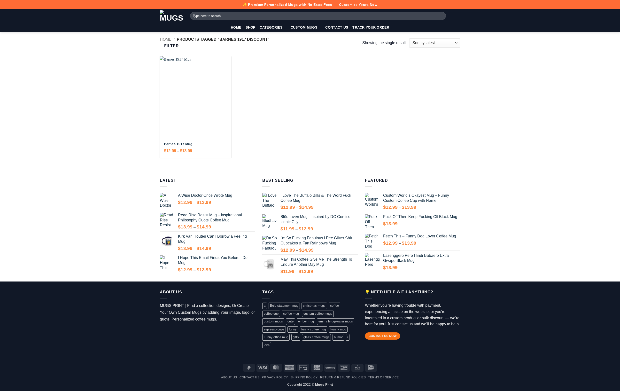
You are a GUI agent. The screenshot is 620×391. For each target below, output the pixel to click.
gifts (296, 337)
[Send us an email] (184, 331)
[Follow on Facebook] (163, 331)
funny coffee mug (313, 329)
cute (290, 321)
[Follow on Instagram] (170, 331)
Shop (250, 27)
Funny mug (338, 329)
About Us (229, 377)
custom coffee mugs (317, 313)
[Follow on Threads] (177, 331)
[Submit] (441, 16)
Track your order (370, 27)
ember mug (306, 321)
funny (293, 329)
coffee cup (271, 313)
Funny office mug (276, 337)
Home (236, 27)
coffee (334, 305)
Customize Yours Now (358, 5)
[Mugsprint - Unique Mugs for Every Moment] (171, 16)
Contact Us (336, 27)
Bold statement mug (284, 305)
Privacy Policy (275, 377)
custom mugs (273, 321)
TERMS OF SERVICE (383, 377)
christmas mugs (314, 305)
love (267, 345)
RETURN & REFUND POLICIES (343, 377)
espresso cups (274, 329)
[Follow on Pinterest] (191, 331)
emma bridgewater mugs (335, 321)
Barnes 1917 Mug (178, 144)
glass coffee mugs (316, 337)
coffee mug (291, 313)
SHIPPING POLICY (304, 377)
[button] (457, 16)
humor (338, 337)
